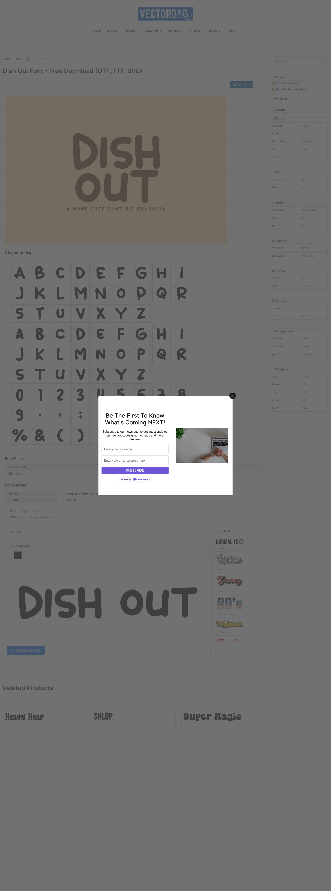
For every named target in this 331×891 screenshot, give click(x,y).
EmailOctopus (143, 480)
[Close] (232, 396)
